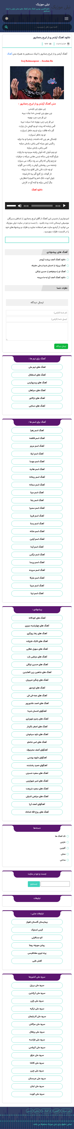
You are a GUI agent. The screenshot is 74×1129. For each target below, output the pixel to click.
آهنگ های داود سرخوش (37, 734)
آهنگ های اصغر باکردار (37, 727)
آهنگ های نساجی (37, 406)
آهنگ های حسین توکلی (37, 664)
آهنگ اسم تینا (37, 593)
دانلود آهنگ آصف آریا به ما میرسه (51, 277)
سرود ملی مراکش (37, 1024)
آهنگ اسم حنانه (37, 531)
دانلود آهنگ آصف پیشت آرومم (53, 259)
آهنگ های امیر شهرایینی (37, 781)
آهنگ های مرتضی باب (37, 657)
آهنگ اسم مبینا (37, 586)
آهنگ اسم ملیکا (37, 578)
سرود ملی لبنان (37, 1086)
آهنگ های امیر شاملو (37, 742)
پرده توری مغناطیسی (37, 953)
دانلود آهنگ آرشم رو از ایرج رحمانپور (51, 37)
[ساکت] (20, 206)
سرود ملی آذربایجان (37, 1016)
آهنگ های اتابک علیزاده (37, 641)
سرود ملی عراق (37, 1055)
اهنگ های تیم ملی (37, 367)
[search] (6, 27)
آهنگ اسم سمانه (37, 485)
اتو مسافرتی (37, 938)
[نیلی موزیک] (61, 8)
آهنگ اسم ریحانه (37, 477)
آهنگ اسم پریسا (37, 562)
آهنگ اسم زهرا (37, 430)
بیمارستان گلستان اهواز (37, 922)
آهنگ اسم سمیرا (37, 508)
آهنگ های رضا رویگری (37, 633)
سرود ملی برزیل (37, 985)
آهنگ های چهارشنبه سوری (37, 626)
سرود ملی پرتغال (37, 1032)
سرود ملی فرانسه (37, 1040)
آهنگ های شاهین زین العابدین (37, 672)
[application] (37, 205)
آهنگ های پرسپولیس (37, 383)
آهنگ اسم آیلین (37, 539)
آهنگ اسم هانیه (37, 469)
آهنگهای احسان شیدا (37, 711)
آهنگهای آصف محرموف (37, 750)
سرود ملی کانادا (37, 1063)
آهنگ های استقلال (37, 375)
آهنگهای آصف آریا (37, 804)
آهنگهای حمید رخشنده (37, 765)
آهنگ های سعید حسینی (37, 773)
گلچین (63, 848)
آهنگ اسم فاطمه (37, 438)
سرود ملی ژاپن (37, 1001)
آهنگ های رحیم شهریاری (37, 719)
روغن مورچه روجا (37, 945)
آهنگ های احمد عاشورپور (37, 703)
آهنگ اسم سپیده (37, 570)
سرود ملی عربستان (37, 1078)
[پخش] (64, 206)
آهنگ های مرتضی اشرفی (37, 796)
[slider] (12, 205)
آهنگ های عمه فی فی (37, 696)
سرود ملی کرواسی (37, 1047)
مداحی (63, 860)
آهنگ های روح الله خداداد (37, 812)
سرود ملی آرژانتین (37, 993)
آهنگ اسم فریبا (37, 516)
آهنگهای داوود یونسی (37, 758)
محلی (63, 854)
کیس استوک (37, 930)
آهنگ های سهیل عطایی (37, 649)
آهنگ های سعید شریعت (37, 789)
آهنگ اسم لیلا (37, 454)
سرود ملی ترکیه (37, 1009)
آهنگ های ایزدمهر (37, 688)
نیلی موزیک (66, 1111)
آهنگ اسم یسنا (37, 524)
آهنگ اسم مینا (37, 492)
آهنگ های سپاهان (37, 390)
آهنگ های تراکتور (37, 398)
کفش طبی (37, 961)
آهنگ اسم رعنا (37, 500)
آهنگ (9, 54)
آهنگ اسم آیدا (37, 547)
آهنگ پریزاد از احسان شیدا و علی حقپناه (49, 265)
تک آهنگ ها (60, 836)
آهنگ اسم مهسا (37, 461)
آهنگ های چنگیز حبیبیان (37, 680)
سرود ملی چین (37, 1071)
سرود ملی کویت (37, 1094)
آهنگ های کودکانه (37, 618)
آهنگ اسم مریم (37, 446)
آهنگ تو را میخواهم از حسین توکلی (50, 271)
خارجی (63, 842)
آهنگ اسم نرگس (37, 555)
